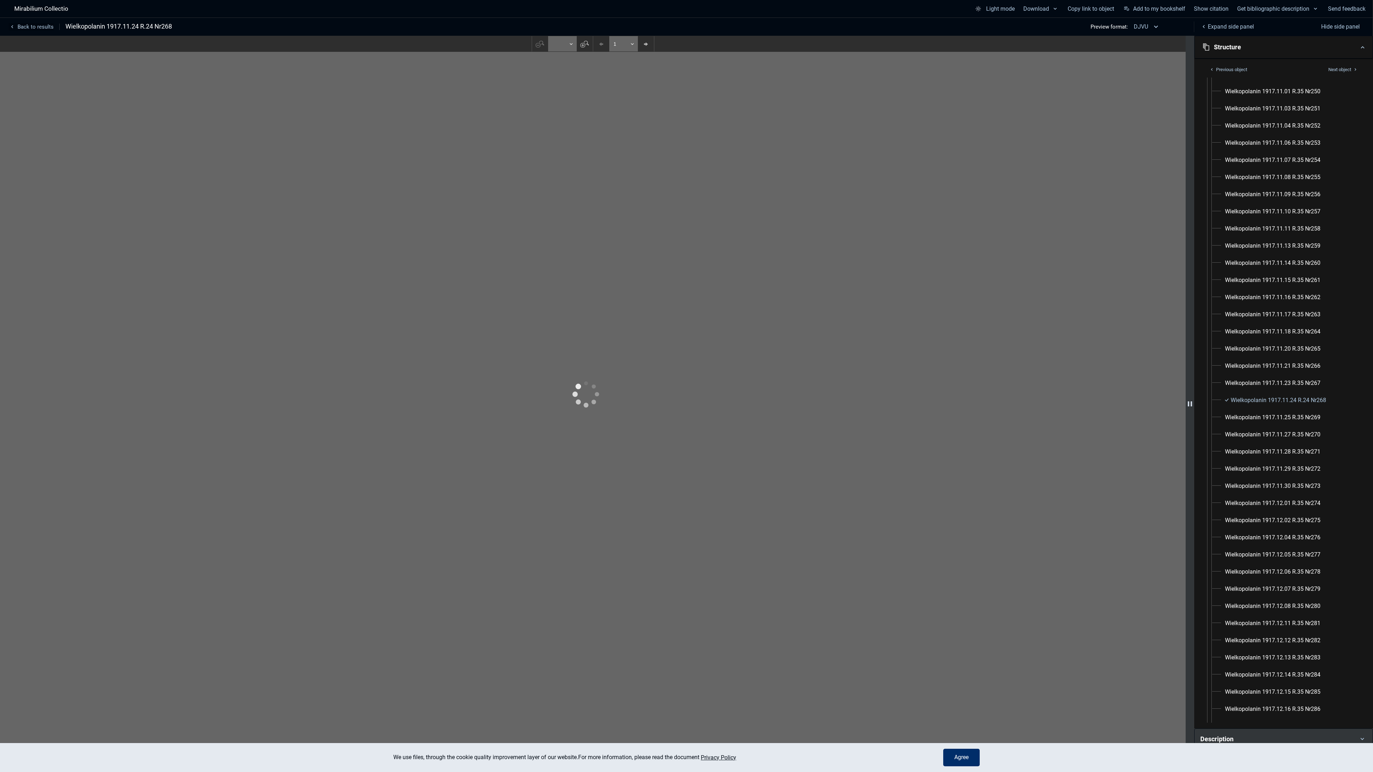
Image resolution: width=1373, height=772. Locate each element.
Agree (961, 757)
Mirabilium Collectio (41, 8)
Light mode (1000, 8)
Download (1036, 8)
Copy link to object (1091, 8)
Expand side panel (1231, 26)
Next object (1339, 69)
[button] (1283, 47)
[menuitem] (1272, 91)
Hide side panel (1340, 26)
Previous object (1231, 69)
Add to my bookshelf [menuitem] (1159, 8)
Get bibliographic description (1273, 8)
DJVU (1141, 26)
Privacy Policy (718, 757)
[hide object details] (1190, 404)
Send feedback (1346, 8)
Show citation (1211, 8)
